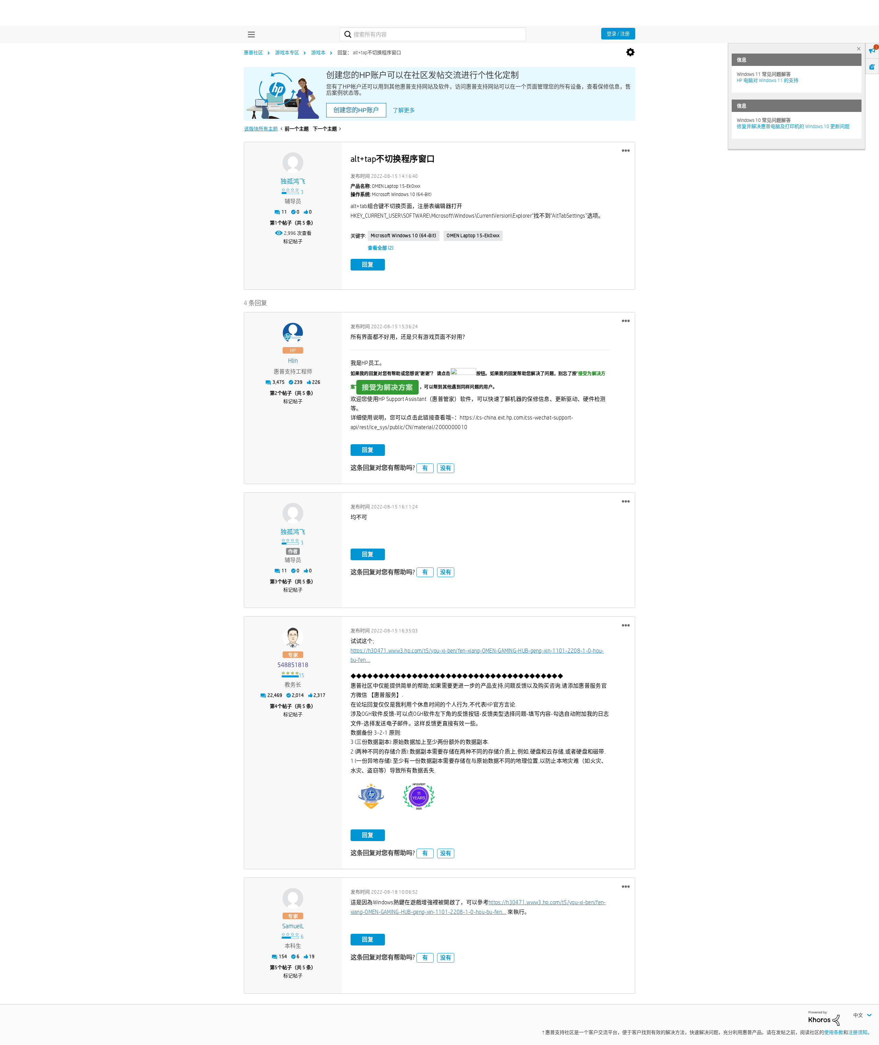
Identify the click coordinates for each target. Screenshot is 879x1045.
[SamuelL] (293, 898)
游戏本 (318, 52)
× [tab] (858, 48)
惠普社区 (253, 52)
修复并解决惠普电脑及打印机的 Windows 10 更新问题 (793, 126)
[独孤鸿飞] (293, 162)
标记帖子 (292, 241)
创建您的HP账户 (356, 110)
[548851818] (293, 637)
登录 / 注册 (618, 34)
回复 (368, 264)
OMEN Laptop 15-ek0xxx (473, 235)
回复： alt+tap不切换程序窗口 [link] (369, 52)
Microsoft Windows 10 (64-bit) (403, 235)
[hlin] (293, 333)
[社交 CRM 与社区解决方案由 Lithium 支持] (824, 1018)
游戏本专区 (287, 52)
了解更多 (404, 110)
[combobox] (433, 34)
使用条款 (833, 1032)
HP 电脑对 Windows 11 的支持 (767, 80)
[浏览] (249, 34)
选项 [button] (630, 52)
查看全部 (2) (380, 248)
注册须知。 (860, 1032)
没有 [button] (445, 468)
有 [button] (425, 468)
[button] (626, 150)
